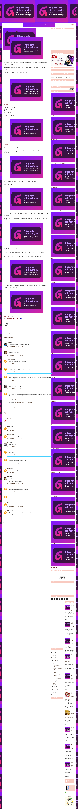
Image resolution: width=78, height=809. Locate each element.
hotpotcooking (10, 434)
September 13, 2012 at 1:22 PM (15, 415)
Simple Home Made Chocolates (72, 625)
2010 (53, 694)
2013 (53, 655)
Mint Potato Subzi (72, 640)
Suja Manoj (9, 426)
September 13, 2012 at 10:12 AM (15, 363)
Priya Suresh (9, 502)
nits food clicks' (72, 788)
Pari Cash (9, 510)
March (54, 688)
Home (5, 24)
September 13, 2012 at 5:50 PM (15, 454)
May (54, 684)
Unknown (9, 392)
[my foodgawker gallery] (69, 796)
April (54, 686)
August (54, 680)
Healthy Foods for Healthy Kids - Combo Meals (23, 402)
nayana (8, 476)
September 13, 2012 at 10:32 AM (15, 371)
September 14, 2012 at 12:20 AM (15, 472)
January (54, 691)
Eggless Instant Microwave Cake (72, 608)
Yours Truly (9, 375)
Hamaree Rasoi (10, 350)
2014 (53, 654)
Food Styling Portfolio (21, 24)
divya (8, 442)
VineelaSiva (9, 384)
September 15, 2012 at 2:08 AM (15, 498)
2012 (53, 657)
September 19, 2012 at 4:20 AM (15, 516)
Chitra (8, 342)
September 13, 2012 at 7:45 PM (15, 464)
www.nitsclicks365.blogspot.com (60, 77)
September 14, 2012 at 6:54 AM (15, 483)
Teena (8, 367)
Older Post (47, 522)
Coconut (16, 399)
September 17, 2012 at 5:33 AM (15, 506)
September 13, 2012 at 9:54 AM (15, 346)
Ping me (47, 24)
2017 (53, 651)
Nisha (8, 450)
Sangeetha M (9, 411)
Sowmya (10, 397)
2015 (53, 652)
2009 (53, 695)
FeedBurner (65, 578)
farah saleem (9, 494)
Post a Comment (7, 518)
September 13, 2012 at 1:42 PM (15, 430)
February (55, 689)
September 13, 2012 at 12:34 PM (15, 407)
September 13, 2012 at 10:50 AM (15, 380)
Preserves (16, 333)
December (55, 658)
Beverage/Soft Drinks (10, 333)
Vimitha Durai (10, 359)
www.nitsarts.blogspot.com (58, 84)
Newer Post (5, 522)
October (55, 662)
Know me (11, 24)
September (55, 663)
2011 (53, 692)
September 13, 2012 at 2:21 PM (15, 438)
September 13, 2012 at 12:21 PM (15, 388)
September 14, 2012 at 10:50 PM (15, 491)
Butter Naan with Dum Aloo (72, 747)
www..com (71, 784)
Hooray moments (39, 24)
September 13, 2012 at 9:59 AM (15, 355)
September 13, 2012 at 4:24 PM (15, 446)
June (54, 683)
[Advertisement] (57, 624)
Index (31, 24)
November (55, 660)
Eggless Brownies (72, 729)
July (54, 681)
